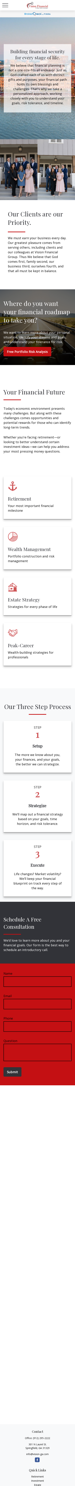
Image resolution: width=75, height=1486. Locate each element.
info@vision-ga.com (37, 1454)
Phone (8, 1018)
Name (7, 973)
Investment (37, 1480)
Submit (12, 1072)
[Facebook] (37, 1459)
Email (7, 996)
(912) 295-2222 (41, 1438)
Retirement (37, 1476)
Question (10, 1041)
